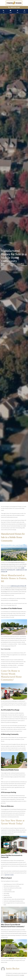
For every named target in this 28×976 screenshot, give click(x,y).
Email (10, 12)
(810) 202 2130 (15, 7)
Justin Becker (12, 968)
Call (3, 12)
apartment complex (9, 874)
